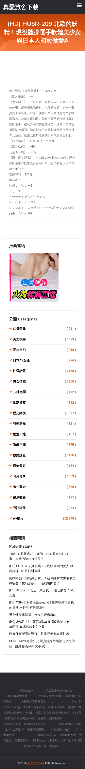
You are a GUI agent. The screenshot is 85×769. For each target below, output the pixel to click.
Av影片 (44, 518)
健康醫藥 (44, 497)
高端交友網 (26, 690)
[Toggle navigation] (79, 5)
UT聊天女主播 (56, 740)
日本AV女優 (44, 360)
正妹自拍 (44, 350)
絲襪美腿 (44, 329)
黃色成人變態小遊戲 (49, 718)
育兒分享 (44, 476)
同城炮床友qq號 (20, 547)
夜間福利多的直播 (70, 723)
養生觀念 (44, 487)
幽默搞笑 (44, 402)
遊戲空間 (44, 445)
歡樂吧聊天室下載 (35, 723)
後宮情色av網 (68, 735)
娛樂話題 (44, 455)
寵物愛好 (44, 466)
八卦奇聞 (44, 392)
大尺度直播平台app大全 (57, 690)
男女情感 (44, 381)
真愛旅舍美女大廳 (16, 696)
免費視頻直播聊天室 (33, 701)
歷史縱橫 (44, 413)
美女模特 (44, 339)
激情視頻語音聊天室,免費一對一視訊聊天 (53, 743)
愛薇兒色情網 (35, 729)
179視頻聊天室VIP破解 (47, 696)
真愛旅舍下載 (35, 763)
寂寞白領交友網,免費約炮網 (52, 712)
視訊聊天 (44, 508)
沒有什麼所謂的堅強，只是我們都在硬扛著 (39, 634)
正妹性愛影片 (56, 707)
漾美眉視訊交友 (47, 735)
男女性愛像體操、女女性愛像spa (32, 615)
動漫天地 (44, 434)
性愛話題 (44, 371)
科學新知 (44, 423)
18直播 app (38, 740)
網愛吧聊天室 (12, 723)
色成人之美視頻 (14, 729)
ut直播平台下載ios (34, 707)
